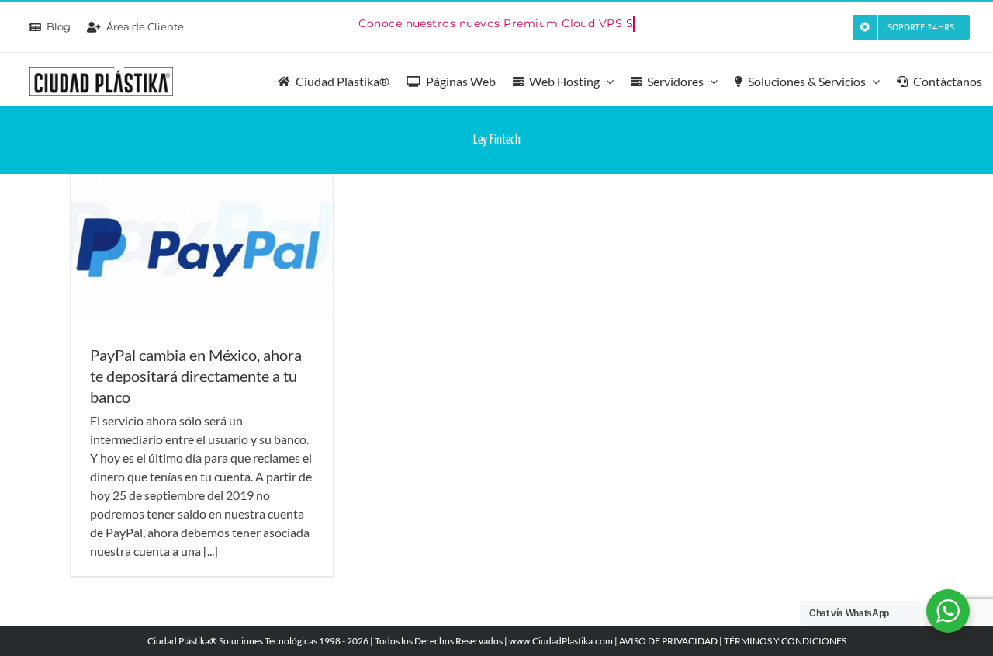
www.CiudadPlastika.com (561, 641)
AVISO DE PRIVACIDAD (668, 641)
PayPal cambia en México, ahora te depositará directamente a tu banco (196, 375)
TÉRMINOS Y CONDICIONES (785, 641)
